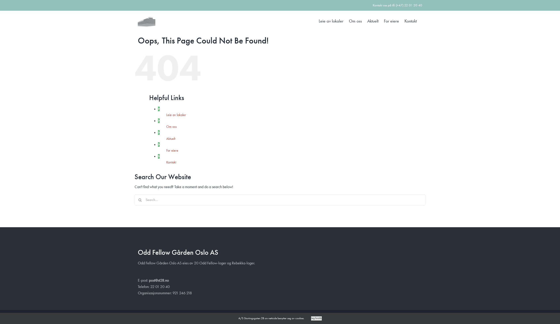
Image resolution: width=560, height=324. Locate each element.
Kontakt (171, 162)
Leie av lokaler (176, 115)
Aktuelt (170, 138)
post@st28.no (159, 280)
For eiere (172, 150)
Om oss (171, 126)
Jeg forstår (316, 318)
